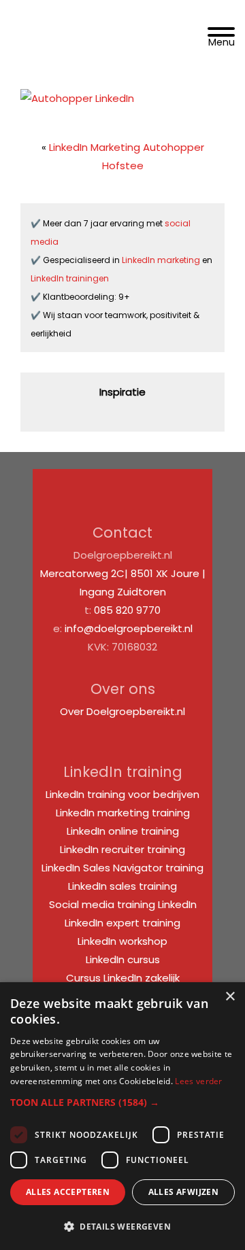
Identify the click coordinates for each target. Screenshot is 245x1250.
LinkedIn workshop (122, 941)
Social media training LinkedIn (123, 904)
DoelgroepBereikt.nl (75, 18)
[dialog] (122, 1116)
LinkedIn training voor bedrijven (122, 794)
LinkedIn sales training (122, 886)
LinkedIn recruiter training (122, 849)
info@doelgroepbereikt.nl (129, 628)
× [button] (230, 997)
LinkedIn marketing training (123, 812)
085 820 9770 (127, 610)
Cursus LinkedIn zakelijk (123, 978)
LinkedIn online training (123, 831)
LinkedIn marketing (162, 260)
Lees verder (198, 1081)
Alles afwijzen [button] (183, 1192)
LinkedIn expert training (122, 923)
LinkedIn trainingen (70, 278)
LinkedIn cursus (123, 959)
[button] (122, 1102)
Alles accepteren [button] (68, 1192)
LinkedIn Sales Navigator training (122, 868)
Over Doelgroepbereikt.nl (122, 711)
